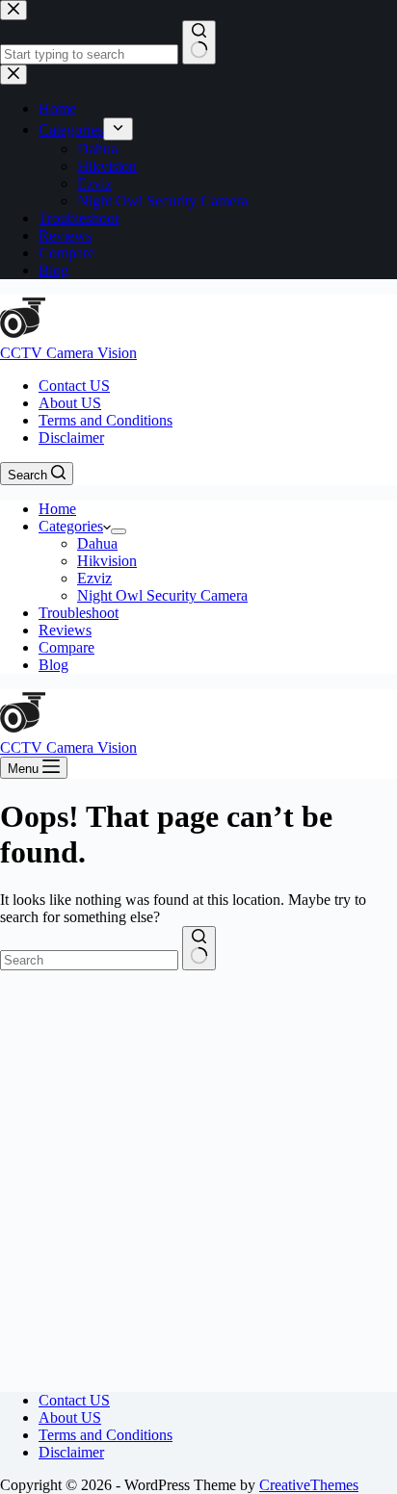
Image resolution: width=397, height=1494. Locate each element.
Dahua (97, 543)
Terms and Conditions (105, 420)
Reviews (65, 630)
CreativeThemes (308, 1485)
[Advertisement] (198, 1178)
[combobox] (89, 960)
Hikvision (107, 561)
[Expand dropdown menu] (118, 531)
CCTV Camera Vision (68, 353)
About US (70, 403)
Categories (71, 526)
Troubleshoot (79, 613)
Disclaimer (71, 437)
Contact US (74, 385)
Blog (53, 665)
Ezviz (94, 578)
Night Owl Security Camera (162, 595)
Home (57, 509)
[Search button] (199, 948)
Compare (66, 647)
